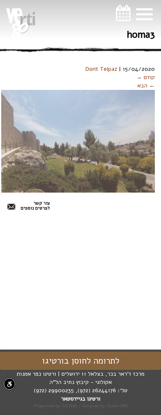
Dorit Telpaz (101, 69)
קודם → (145, 77)
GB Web (69, 405)
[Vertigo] (20, 23)
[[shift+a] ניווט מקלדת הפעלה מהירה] (9, 384)
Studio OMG (118, 405)
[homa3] (78, 141)
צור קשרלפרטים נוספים (35, 206)
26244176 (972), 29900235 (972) (75, 390)
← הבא (146, 85)
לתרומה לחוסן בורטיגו (80, 361)
